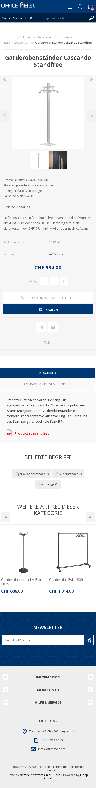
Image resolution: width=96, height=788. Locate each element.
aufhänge (47, 484)
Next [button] (90, 517)
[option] (24, 563)
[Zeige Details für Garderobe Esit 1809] (72, 552)
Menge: (33, 281)
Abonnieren (88, 640)
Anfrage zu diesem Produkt (48, 384)
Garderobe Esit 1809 (66, 580)
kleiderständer (68, 474)
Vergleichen (41, 327)
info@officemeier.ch (51, 749)
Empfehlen (53, 327)
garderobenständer (31, 474)
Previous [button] (5, 517)
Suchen (91, 17)
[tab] (47, 373)
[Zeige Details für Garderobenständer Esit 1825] (24, 552)
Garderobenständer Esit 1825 (21, 582)
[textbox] (61, 17)
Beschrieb (47, 372)
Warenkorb (90, 7)
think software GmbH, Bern (42, 775)
